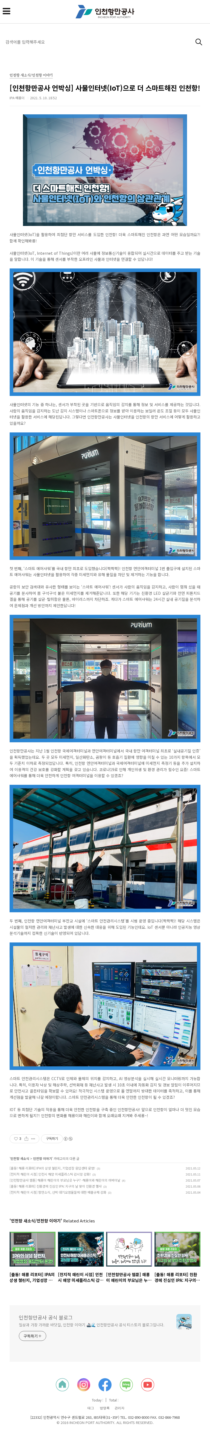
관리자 (119, 1408)
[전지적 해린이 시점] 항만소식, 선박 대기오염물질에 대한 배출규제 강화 (58, 1192)
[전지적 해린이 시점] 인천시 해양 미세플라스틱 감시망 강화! (50, 1174)
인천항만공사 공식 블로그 (46, 1317)
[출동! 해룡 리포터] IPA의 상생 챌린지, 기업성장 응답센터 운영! (52, 1168)
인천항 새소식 (19, 1158)
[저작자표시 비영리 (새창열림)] (68, 1139)
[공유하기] (26, 1139)
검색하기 (199, 42)
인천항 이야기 (42, 1158)
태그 (91, 1408)
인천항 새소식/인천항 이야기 (31, 75)
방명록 (105, 1408)
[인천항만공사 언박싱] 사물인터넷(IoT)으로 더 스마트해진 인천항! (105, 88)
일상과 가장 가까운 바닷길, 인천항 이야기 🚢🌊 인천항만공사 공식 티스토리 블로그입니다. (91, 1324)
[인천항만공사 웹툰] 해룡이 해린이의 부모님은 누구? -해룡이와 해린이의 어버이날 (65, 1180)
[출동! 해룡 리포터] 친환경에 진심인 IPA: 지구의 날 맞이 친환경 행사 (56, 1186)
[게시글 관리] (33, 1139)
